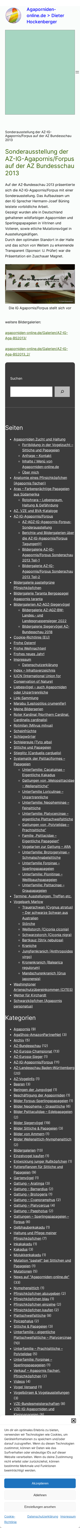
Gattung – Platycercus (31, 1205)
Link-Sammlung (26, 698)
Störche (28, 923)
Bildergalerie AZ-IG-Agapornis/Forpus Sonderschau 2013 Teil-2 (47, 571)
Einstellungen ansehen (40, 1507)
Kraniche (29, 945)
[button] (73, 1421)
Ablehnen (40, 1495)
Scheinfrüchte (25, 731)
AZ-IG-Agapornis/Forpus (33, 516)
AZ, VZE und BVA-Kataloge (36, 511)
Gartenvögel (24, 1178)
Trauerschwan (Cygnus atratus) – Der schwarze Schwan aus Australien (47, 912)
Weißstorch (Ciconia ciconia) (45, 929)
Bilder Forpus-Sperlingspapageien (41, 1101)
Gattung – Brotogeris (30, 1194)
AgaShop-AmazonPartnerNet (37, 1034)
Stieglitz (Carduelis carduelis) (37, 753)
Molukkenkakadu (27, 1255)
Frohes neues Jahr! (29, 654)
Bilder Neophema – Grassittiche (39, 1106)
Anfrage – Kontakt (36, 455)
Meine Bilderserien (28, 709)
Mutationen (23, 1271)
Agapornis (22, 1029)
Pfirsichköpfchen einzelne (34, 1304)
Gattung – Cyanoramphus (34, 1200)
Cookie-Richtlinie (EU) (32, 637)
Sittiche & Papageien (30, 1326)
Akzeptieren (40, 1483)
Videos (19, 1381)
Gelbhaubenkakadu (29, 1227)
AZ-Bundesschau (27, 1046)
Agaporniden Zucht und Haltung (39, 439)
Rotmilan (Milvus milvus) (33, 725)
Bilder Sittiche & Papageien (35, 1128)
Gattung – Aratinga (29, 1183)
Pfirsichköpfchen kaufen (33, 1310)
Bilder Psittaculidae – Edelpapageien (43, 1112)
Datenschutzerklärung (42, 1516)
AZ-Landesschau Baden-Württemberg (44, 1068)
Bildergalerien (25, 1150)
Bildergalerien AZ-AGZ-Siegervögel (42, 604)
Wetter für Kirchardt (30, 995)
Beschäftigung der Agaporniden (39, 1095)
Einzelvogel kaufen (29, 1156)
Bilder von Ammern (29, 1134)
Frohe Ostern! (25, 643)
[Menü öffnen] (77, 72)
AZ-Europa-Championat (33, 1051)
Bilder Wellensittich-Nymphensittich (42, 1139)
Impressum (68, 1516)
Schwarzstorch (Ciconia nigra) (47, 935)
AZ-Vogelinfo (24, 1079)
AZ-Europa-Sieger (28, 1056)
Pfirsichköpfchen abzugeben (37, 1293)
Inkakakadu (23, 1244)
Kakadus (21, 1249)
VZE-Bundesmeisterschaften (37, 1403)
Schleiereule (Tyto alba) (33, 742)
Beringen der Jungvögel (33, 1090)
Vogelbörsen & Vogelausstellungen (41, 1392)
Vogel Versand (25, 1387)
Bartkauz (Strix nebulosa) (42, 940)
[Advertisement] (40, 72)
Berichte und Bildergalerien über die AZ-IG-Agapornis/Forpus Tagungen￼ (48, 538)
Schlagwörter (25, 736)
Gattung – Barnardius (31, 1189)
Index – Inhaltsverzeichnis (34, 670)
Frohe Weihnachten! (30, 648)
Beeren (19, 1084)
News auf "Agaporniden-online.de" (41, 1277)
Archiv (19, 1040)
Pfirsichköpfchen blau (31, 1299)
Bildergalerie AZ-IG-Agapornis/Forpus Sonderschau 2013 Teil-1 (47, 555)
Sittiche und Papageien (32, 747)
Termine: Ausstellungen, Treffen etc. (42, 896)
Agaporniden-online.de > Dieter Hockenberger (45, 15)
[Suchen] (62, 391)
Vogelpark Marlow (28, 902)
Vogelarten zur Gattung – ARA (46, 846)
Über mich (30, 472)
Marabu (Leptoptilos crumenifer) (40, 703)
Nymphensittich (26, 1288)
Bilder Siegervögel (28, 1123)
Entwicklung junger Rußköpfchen (40, 1161)
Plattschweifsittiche (30, 1315)
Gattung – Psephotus (31, 1211)
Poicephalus (23, 1321)
